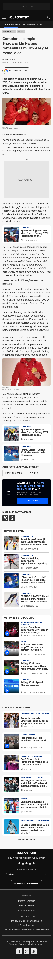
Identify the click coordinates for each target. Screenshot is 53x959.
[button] (4, 17)
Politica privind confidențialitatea (26, 921)
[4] (30, 863)
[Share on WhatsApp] (12, 518)
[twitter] (26, 951)
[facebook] (19, 951)
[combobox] (26, 874)
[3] (26, 863)
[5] (33, 863)
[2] (23, 863)
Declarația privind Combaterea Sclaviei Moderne (26, 929)
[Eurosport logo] (19, 17)
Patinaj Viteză (9, 31)
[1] (19, 863)
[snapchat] (34, 951)
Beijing (21, 31)
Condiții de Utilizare (27, 916)
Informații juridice (26, 925)
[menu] (48, 17)
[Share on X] (5, 518)
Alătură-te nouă (26, 905)
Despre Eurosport (26, 901)
